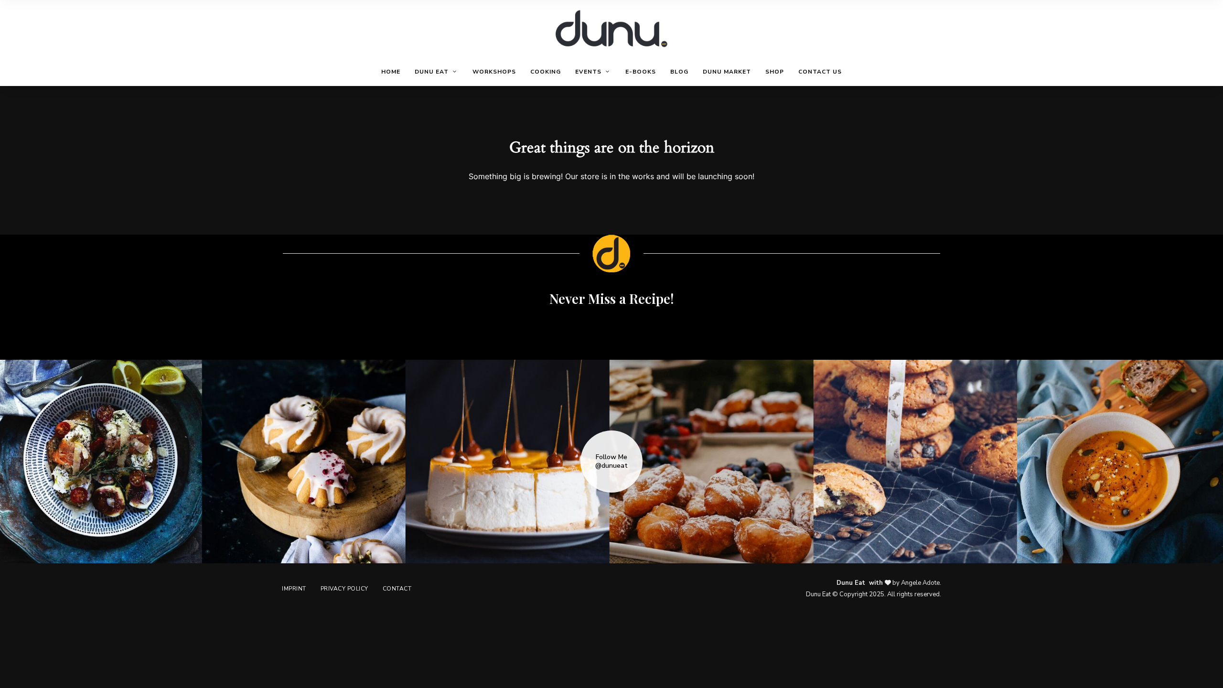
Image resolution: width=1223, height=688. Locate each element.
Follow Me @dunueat (611, 461)
